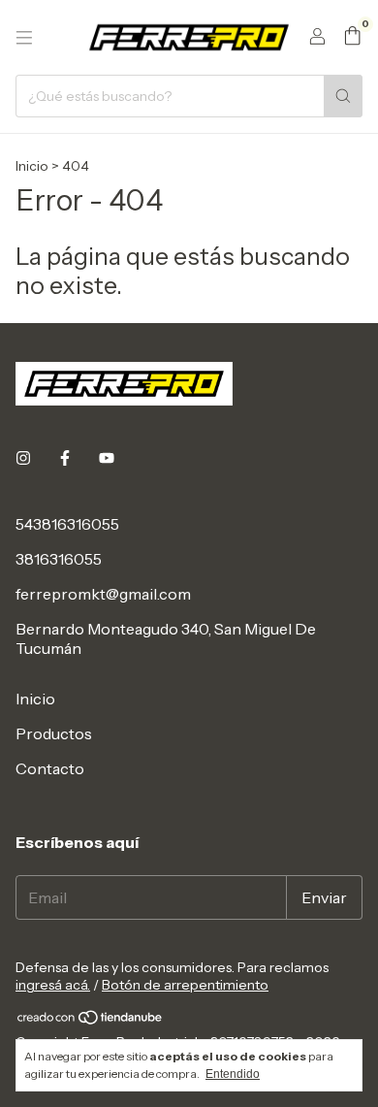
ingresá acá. (53, 984)
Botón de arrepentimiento (185, 984)
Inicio (32, 166)
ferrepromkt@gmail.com (103, 593)
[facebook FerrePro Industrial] (65, 458)
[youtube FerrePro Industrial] (106, 458)
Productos (54, 733)
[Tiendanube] (91, 1020)
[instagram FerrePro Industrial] (23, 458)
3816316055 (59, 559)
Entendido (232, 1074)
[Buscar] (343, 96)
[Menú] (24, 38)
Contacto (50, 768)
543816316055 (67, 524)
